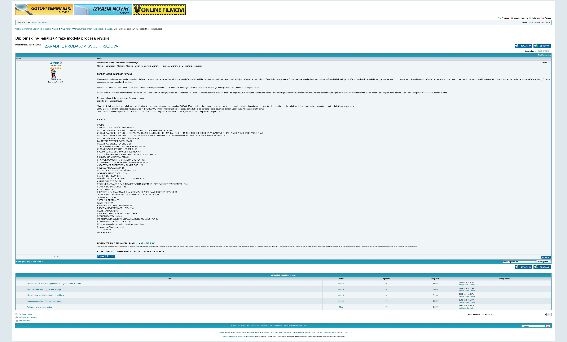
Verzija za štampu (25, 314)
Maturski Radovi (254, 332)
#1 (549, 63)
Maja (341, 307)
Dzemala (54, 63)
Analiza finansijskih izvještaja (39, 307)
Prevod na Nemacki (286, 332)
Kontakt (233, 325)
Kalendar (536, 18)
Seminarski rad (240, 336)
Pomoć (548, 18)
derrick (341, 283)
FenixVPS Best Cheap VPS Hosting (324, 332)
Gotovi (18, 29)
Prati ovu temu (24, 320)
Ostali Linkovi (343, 332)
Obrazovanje (79, 29)
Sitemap (222, 332)
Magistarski (66, 29)
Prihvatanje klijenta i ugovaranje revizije (44, 289)
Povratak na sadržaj (280, 325)
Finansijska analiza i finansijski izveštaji (44, 301)
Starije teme (23, 261)
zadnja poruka (464, 284)
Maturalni (47, 29)
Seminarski (27, 29)
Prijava (33, 22)
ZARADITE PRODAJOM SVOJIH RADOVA (81, 46)
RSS (305, 325)
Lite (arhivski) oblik (296, 325)
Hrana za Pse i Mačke (302, 332)
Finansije (108, 29)
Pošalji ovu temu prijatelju (28, 317)
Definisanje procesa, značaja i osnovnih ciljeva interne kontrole (54, 283)
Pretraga (505, 18)
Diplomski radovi (228, 336)
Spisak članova (521, 18)
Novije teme (36, 261)
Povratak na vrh (266, 325)
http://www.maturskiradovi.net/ (248, 325)
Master (55, 29)
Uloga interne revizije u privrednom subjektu (45, 295)
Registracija (42, 22)
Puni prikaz (546, 55)
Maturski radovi (241, 332)
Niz (539, 55)
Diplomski (37, 29)
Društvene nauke (94, 29)
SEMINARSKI (147, 243)
